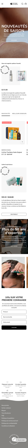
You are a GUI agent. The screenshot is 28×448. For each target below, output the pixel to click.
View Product (14, 107)
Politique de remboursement (10, 421)
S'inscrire (14, 327)
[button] (22, 4)
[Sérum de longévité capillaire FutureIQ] (11, 75)
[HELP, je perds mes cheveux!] (13, 272)
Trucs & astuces (6, 413)
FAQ (3, 415)
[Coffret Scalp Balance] (14, 180)
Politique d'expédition (8, 418)
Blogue (4, 410)
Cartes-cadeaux (6, 408)
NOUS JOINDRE (14, 246)
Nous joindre (5, 405)
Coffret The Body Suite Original (12, 152)
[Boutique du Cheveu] (14, 3)
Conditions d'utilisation (8, 426)
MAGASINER (14, 40)
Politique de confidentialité (9, 423)
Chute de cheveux (8, 264)
